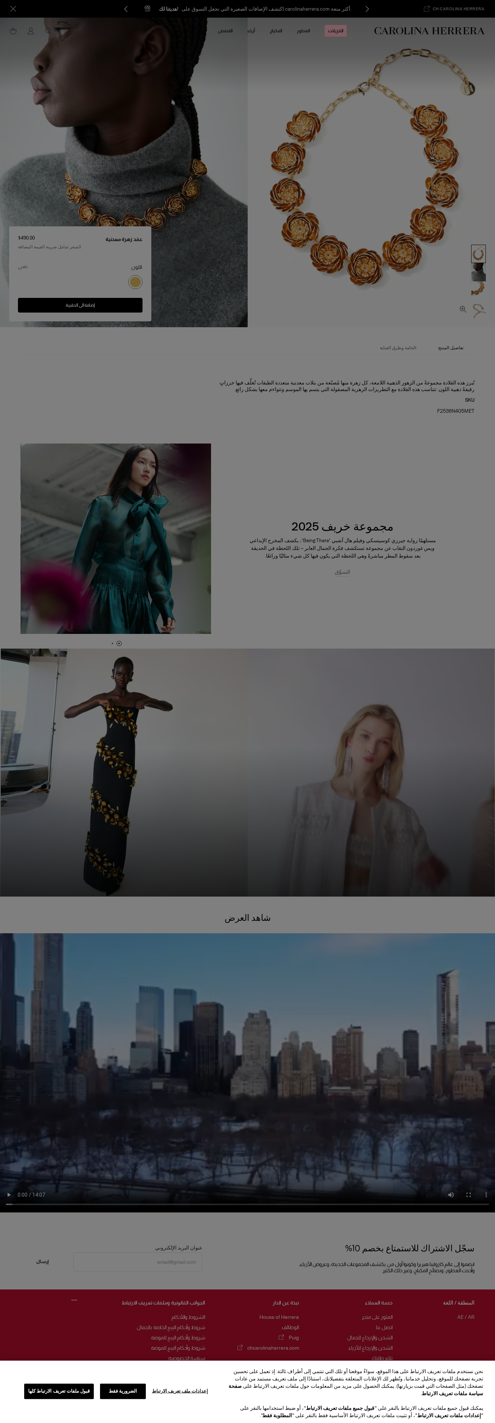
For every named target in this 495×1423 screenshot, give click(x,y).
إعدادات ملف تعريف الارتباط (180, 1391)
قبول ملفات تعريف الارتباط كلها (59, 1391)
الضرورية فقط (123, 1391)
